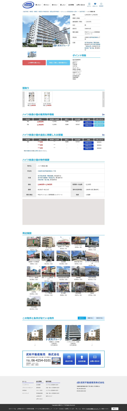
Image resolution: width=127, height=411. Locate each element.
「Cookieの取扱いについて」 (92, 408)
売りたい (46, 5)
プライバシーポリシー (27, 387)
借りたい (54, 5)
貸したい (63, 5)
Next (103, 99)
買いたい (38, 5)
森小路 (92, 48)
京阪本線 (40, 180)
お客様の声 (38, 396)
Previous (23, 99)
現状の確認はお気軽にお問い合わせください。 (36, 151)
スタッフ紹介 (39, 390)
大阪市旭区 (92, 37)
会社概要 (38, 384)
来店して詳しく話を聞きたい (58, 63)
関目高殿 (96, 42)
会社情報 (71, 5)
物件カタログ (49, 396)
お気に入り (95, 6)
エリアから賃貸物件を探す (52, 390)
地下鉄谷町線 (88, 42)
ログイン (89, 6)
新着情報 (38, 387)
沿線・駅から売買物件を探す (52, 387)
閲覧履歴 (101, 6)
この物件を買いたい (34, 63)
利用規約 (24, 390)
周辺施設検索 (39, 393)
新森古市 (88, 46)
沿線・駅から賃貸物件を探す (52, 393)
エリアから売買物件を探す (52, 384)
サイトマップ (25, 393)
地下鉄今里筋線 (95, 44)
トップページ (25, 384)
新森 (96, 37)
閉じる (115, 408)
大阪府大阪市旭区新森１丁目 (47, 171)
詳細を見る (88, 122)
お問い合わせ (81, 5)
